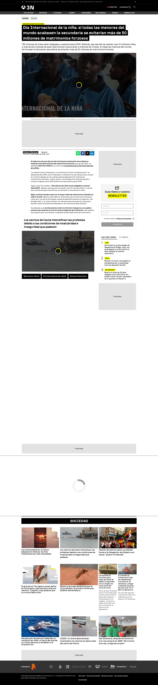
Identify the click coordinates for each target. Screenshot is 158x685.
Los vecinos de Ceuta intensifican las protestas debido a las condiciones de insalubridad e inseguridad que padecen (54, 223)
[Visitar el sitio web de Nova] (75, 666)
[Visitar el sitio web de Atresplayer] (123, 666)
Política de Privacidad (124, 218)
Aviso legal (81, 676)
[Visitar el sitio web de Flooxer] (133, 666)
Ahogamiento (110, 270)
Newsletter (129, 13)
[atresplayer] (125, 7)
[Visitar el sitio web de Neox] (67, 666)
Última (112, 7)
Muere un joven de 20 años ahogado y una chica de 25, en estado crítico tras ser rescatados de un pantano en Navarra (117, 275)
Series (115, 13)
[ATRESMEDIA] (28, 667)
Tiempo (72, 13)
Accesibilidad (82, 679)
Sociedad (79, 521)
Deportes (43, 13)
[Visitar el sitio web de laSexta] (60, 666)
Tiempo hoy (63, 1)
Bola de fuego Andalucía (87, 1)
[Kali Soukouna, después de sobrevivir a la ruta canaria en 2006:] (118, 626)
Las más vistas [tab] (108, 237)
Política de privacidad (93, 676)
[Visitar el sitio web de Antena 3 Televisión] (52, 666)
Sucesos (34, 18)
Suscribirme (117, 224)
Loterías (57, 13)
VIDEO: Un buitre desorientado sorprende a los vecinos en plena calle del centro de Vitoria (78, 641)
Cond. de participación (121, 676)
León (106, 242)
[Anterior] (22, 2)
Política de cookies (107, 676)
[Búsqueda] (134, 7)
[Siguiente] (135, 2)
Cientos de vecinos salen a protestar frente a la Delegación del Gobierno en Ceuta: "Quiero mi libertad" (116, 552)
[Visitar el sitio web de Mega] (82, 666)
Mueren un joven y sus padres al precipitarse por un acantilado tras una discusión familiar (117, 263)
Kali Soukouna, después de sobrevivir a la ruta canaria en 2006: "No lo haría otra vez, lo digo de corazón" (116, 641)
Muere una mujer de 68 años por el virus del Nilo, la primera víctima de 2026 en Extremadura (77, 588)
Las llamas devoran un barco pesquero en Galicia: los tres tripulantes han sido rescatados (36, 552)
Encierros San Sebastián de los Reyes (36, 1)
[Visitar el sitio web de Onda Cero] (97, 666)
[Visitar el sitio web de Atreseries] (90, 666)
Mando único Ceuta (53, 1)
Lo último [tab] (123, 237)
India (107, 258)
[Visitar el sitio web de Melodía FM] (112, 666)
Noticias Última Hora (78, 276)
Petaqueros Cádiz (73, 1)
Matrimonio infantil (31, 276)
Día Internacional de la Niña (54, 276)
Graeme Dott (99, 1)
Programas (86, 13)
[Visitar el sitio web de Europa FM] (105, 666)
